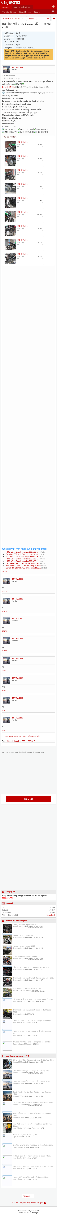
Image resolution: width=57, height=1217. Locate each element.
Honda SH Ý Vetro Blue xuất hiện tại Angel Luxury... (32, 1177)
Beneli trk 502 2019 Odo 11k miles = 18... (22, 554)
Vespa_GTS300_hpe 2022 (23, 935)
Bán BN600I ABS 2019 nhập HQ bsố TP (22, 556)
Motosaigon (6, 7)
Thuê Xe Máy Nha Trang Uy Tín (25, 1135)
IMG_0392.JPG (22, 184)
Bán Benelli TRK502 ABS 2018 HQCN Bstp (23, 566)
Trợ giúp (22, 1203)
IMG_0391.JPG (22, 170)
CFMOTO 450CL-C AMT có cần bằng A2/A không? (32, 1021)
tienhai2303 (17, 1062)
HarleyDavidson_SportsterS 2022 (25, 925)
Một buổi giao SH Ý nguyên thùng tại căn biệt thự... (32, 1156)
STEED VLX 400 (19, 991)
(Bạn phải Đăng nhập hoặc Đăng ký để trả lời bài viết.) (22, 736)
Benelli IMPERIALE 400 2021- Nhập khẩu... (23, 568)
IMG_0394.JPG (22, 212)
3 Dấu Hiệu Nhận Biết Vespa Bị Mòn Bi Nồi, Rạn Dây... (33, 1060)
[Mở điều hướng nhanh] (48, 18)
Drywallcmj (50, 915)
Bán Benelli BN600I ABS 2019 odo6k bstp (22, 563)
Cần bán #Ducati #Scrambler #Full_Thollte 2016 (31, 967)
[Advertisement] (28, 388)
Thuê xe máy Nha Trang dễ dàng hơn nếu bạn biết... (32, 1042)
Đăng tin (37, 12)
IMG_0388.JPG (22, 142)
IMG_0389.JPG (22, 156)
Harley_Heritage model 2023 (24, 946)
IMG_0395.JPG (22, 226)
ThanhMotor (17, 927)
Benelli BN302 (8, 87)
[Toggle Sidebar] (54, 18)
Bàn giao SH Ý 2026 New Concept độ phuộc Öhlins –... (33, 999)
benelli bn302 (19, 741)
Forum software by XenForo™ (28, 1211)
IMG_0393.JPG (22, 198)
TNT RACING (17, 67)
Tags (4, 741)
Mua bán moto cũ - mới (22, 7)
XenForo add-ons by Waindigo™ (28, 1213)
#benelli (10, 741)
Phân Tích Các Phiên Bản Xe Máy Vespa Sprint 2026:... (33, 1103)
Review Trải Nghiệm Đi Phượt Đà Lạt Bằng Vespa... (32, 1071)
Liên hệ (15, 1203)
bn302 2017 (30, 741)
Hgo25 (15, 1137)
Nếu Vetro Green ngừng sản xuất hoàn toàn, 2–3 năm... (34, 1166)
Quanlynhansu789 (20, 1044)
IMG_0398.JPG (22, 254)
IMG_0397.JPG (22, 240)
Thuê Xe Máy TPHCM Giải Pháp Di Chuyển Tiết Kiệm (33, 1145)
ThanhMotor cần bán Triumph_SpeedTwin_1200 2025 (33, 978)
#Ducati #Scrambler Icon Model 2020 (27, 957)
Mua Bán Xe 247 (19, 1001)
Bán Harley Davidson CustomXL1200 (27, 989)
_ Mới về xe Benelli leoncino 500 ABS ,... (22, 552)
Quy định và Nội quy (34, 1203)
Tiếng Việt (27, 1196)
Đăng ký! (28, 799)
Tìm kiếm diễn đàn (9, 12)
